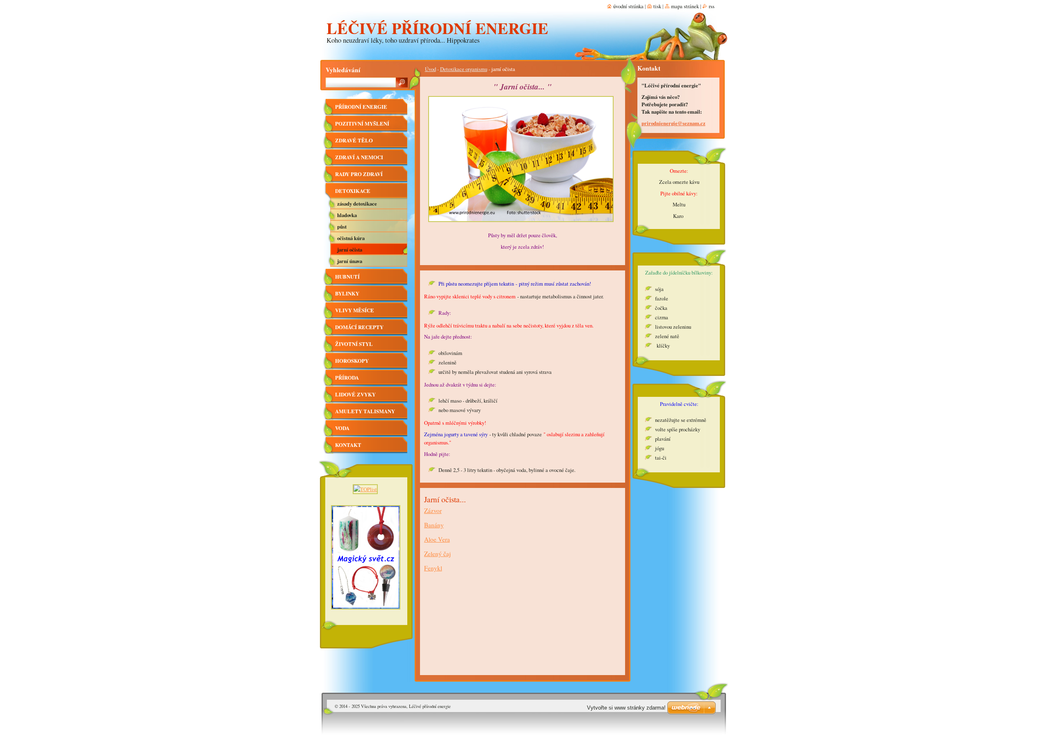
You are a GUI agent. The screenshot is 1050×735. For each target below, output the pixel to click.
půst (342, 226)
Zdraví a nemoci (359, 157)
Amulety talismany (365, 411)
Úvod (430, 69)
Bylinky (347, 293)
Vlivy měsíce (354, 310)
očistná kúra (351, 238)
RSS (711, 6)
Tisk (657, 6)
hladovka (347, 215)
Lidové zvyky (355, 394)
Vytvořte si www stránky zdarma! (626, 708)
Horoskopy (352, 360)
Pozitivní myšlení (362, 123)
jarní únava (349, 261)
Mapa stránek (685, 6)
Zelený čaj (437, 554)
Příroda (347, 377)
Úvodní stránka (628, 6)
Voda (342, 428)
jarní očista (349, 249)
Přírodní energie (361, 106)
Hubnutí (347, 276)
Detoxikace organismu (463, 69)
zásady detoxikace (357, 203)
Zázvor (433, 510)
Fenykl (433, 568)
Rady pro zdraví (359, 174)
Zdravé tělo (354, 140)
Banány (434, 525)
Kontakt (348, 445)
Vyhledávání (343, 69)
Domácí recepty (359, 327)
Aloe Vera (437, 539)
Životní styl (354, 344)
